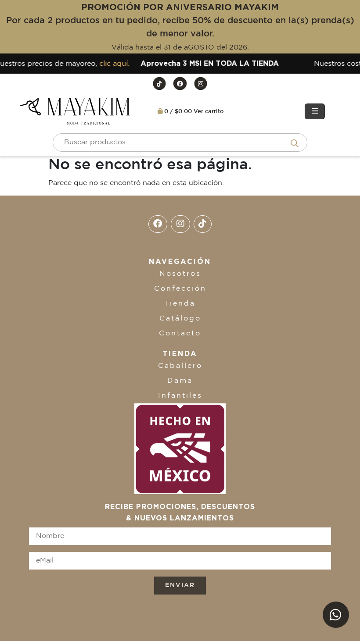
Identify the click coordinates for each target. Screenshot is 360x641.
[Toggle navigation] (315, 111)
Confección (180, 288)
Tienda (180, 303)
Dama (180, 380)
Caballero (180, 366)
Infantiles (180, 395)
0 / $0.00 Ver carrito (193, 111)
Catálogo (180, 318)
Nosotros (180, 274)
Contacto (180, 333)
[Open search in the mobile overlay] (180, 142)
